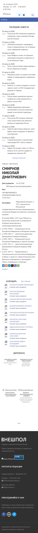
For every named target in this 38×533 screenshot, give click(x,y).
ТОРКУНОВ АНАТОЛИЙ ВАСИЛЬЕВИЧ (22, 313)
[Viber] (15, 265)
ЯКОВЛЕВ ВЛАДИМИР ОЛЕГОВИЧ (21, 306)
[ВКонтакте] (3, 265)
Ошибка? (5, 269)
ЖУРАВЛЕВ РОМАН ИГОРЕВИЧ (10, 360)
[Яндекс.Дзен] (24, 15)
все (19, 423)
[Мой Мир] (9, 265)
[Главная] (7, 14)
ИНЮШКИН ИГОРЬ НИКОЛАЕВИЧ (26, 360)
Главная (5, 164)
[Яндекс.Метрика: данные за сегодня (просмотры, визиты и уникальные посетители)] (8, 459)
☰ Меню (4, 20)
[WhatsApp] (18, 265)
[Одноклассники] (6, 265)
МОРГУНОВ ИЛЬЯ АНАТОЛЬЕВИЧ (11, 395)
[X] (12, 265)
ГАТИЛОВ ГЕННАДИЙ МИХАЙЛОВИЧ (22, 285)
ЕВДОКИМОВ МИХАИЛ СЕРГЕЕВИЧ (21, 327)
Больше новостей (19, 158)
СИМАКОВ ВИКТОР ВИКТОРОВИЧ (21, 299)
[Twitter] (19, 15)
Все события (25, 281)
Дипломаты (14, 164)
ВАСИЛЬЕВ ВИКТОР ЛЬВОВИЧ (26, 395)
